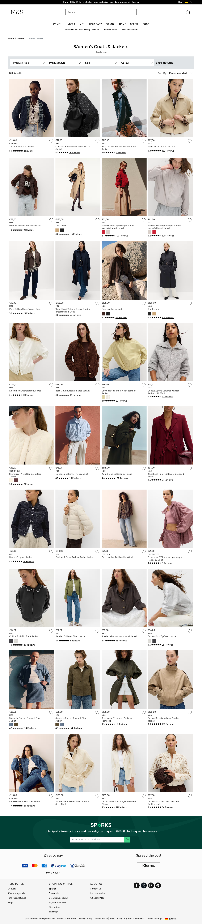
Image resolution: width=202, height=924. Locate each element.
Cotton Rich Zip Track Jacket (23, 636)
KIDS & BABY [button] (95, 24)
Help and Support (130, 29)
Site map (53, 911)
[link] (186, 2)
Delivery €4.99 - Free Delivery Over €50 (81, 29)
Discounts (54, 893)
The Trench (61, 225)
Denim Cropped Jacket (21, 557)
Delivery (12, 888)
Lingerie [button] (70, 24)
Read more (101, 52)
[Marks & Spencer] (17, 12)
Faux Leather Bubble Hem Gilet (117, 557)
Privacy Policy (85, 918)
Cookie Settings (154, 918)
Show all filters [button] (164, 62)
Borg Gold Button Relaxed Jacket (72, 390)
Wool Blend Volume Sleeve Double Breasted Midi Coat (72, 310)
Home (11, 38)
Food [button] (146, 24)
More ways (52, 872)
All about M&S (97, 898)
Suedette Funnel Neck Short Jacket (119, 636)
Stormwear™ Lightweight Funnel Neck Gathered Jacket (118, 227)
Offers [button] (134, 24)
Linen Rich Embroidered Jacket (25, 390)
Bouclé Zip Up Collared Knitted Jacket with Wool (164, 392)
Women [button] (57, 24)
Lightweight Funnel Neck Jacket (71, 474)
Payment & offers (57, 902)
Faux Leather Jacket (112, 309)
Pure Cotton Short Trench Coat (25, 309)
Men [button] (82, 24)
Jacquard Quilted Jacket (21, 146)
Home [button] (122, 24)
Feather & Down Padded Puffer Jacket (74, 557)
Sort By (162, 73)
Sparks (52, 888)
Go (127, 839)
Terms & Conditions (66, 918)
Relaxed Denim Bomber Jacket (25, 801)
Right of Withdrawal (134, 918)
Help (10, 902)
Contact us (95, 888)
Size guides (54, 907)
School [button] (110, 24)
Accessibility (115, 918)
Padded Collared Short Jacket (70, 636)
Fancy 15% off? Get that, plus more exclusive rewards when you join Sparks (101, 2)
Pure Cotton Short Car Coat (162, 146)
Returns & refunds (17, 898)
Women (20, 38)
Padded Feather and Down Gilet (25, 225)
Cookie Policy (101, 918)
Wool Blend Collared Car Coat (117, 474)
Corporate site (97, 893)
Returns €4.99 (110, 29)
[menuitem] (57, 24)
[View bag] (188, 12)
